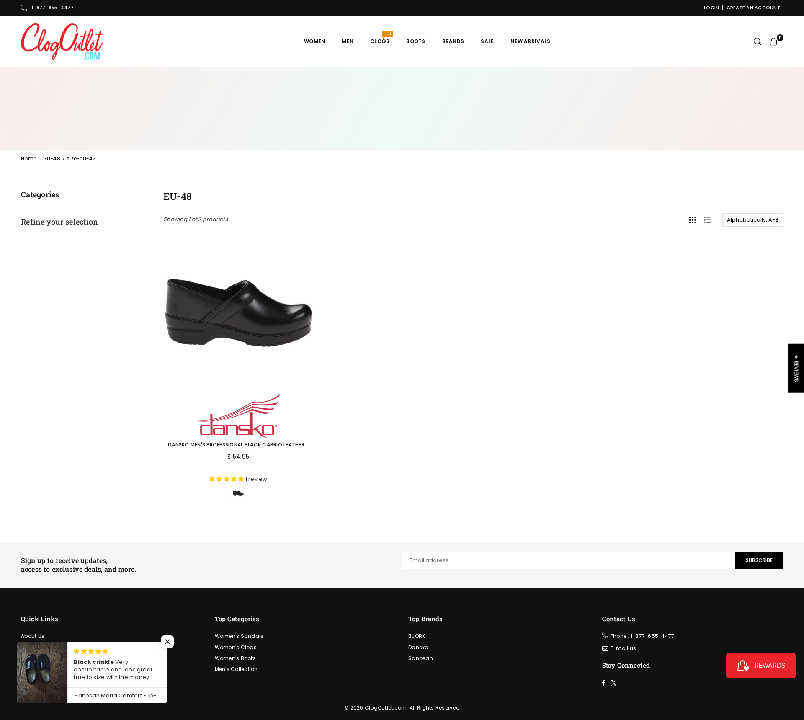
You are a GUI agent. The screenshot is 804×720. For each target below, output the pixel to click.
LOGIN (711, 7)
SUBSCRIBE (759, 560)
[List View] (707, 219)
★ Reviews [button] (796, 368)
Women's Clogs (236, 647)
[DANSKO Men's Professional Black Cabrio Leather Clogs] (238, 313)
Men (347, 41)
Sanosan (420, 658)
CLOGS (381, 38)
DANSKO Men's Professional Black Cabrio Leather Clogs (246, 444)
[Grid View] (692, 219)
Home (28, 158)
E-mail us (623, 648)
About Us (32, 636)
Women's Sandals (239, 636)
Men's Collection (236, 669)
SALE (487, 41)
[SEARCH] (757, 41)
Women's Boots (235, 658)
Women (314, 41)
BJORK (416, 636)
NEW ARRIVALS (530, 41)
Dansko (418, 647)
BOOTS (415, 41)
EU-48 (52, 158)
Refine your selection (59, 222)
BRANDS (453, 41)
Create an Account (753, 7)
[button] (167, 641)
